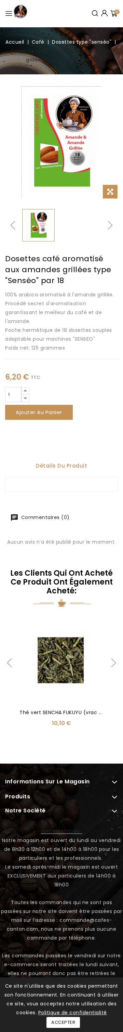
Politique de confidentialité (72, 1012)
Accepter (63, 1022)
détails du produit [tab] (61, 465)
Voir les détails (26, 629)
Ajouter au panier (39, 412)
